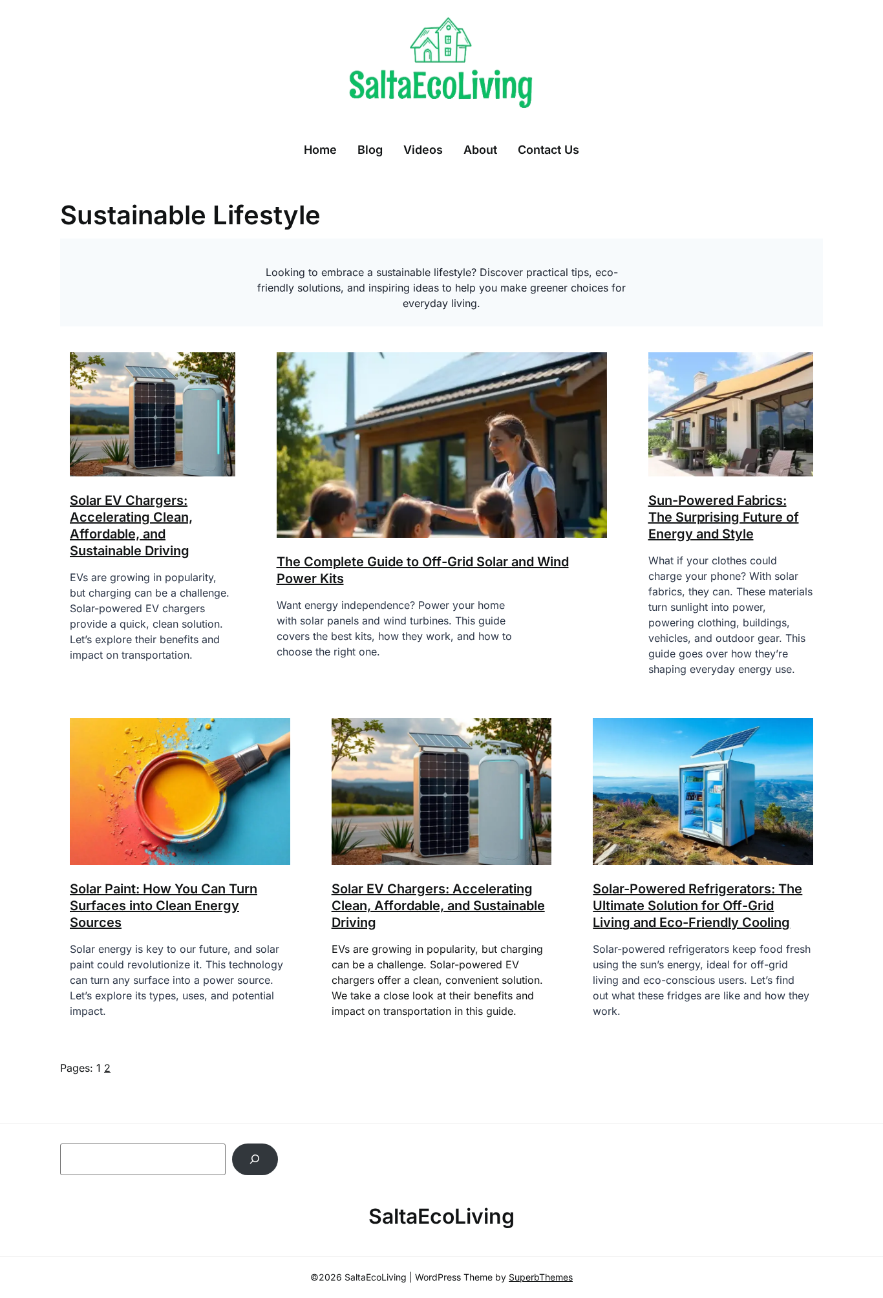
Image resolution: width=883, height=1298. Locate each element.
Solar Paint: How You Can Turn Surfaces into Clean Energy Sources (163, 905)
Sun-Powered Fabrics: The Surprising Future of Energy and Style (723, 517)
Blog (370, 149)
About (480, 149)
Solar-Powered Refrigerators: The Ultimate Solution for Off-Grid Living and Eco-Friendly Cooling (697, 905)
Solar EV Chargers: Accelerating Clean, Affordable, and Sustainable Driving (438, 905)
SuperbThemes (541, 1276)
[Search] (255, 1159)
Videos (423, 149)
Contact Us (548, 149)
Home (320, 149)
